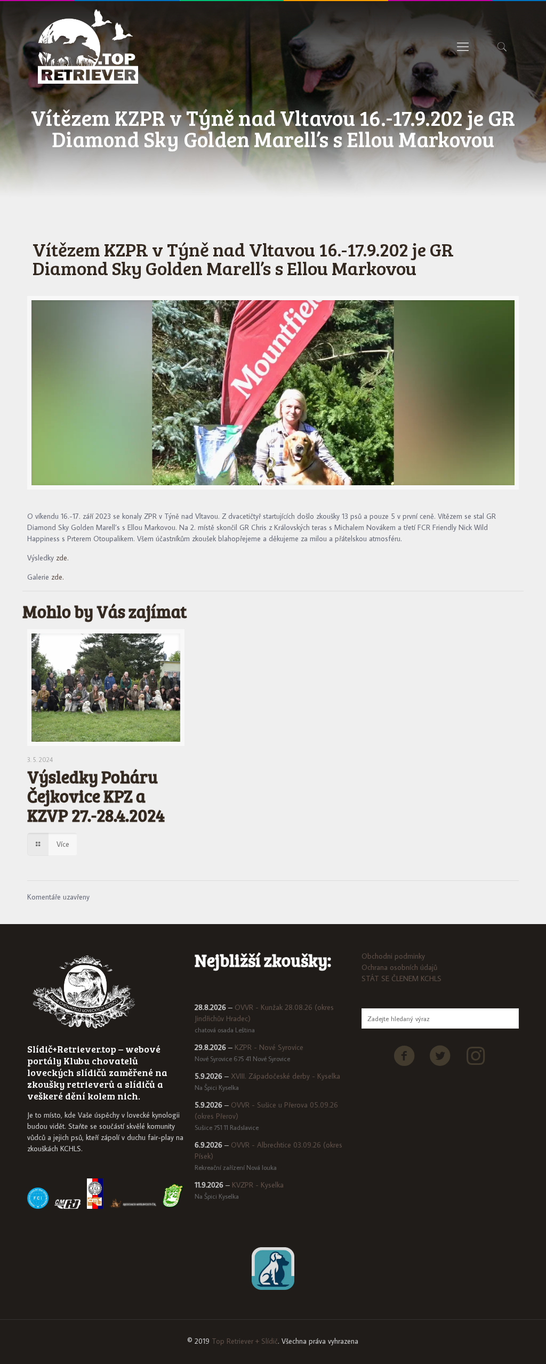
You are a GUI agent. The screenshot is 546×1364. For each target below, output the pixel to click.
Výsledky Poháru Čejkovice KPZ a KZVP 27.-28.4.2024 (96, 796)
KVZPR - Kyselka (258, 1185)
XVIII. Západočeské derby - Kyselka (285, 1076)
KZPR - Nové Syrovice (269, 1047)
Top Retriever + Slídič (245, 1341)
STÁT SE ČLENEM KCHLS (401, 978)
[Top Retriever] (88, 46)
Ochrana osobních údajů (399, 967)
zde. (62, 558)
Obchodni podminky (393, 956)
